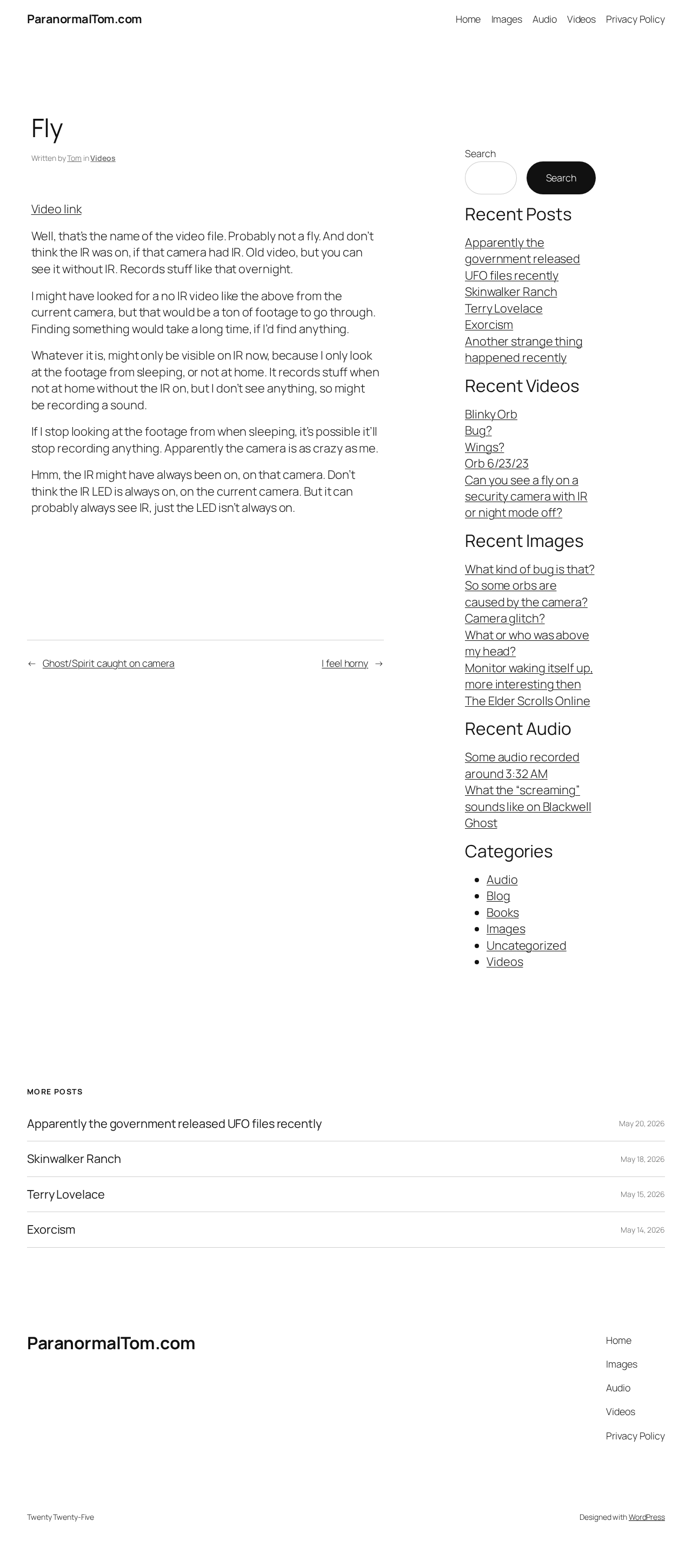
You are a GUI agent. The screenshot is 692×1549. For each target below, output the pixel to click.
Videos (102, 158)
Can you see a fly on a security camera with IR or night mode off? (526, 496)
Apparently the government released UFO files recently (522, 258)
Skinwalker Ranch (511, 291)
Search (480, 153)
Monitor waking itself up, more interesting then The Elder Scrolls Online (529, 684)
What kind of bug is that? (530, 569)
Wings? (484, 447)
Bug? (478, 430)
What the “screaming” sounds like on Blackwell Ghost (528, 806)
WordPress (647, 1517)
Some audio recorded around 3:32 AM (522, 765)
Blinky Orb (491, 414)
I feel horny (345, 663)
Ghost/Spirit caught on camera (109, 663)
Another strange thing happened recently (524, 349)
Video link (56, 209)
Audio (502, 879)
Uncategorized (527, 945)
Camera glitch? (505, 618)
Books (503, 912)
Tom (74, 158)
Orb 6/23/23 (497, 463)
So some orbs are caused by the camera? (526, 593)
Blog (498, 896)
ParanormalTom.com (84, 19)
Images (506, 929)
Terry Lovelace (504, 308)
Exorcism (489, 324)
